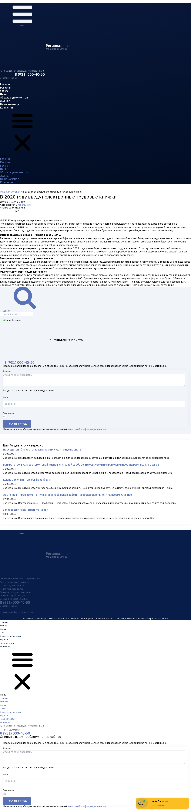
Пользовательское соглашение (15, 592)
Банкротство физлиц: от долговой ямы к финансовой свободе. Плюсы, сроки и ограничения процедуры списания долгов (81, 464)
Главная (5, 84)
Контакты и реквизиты (11, 589)
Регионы (5, 87)
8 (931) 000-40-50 (30, 74)
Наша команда (9, 104)
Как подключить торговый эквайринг (27, 479)
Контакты (6, 107)
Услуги (4, 91)
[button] (8, 78)
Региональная (58, 45)
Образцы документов (14, 97)
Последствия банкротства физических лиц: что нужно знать (42, 449)
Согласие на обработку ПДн (14, 599)
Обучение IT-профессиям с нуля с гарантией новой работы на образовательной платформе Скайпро (67, 494)
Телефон (8, 413)
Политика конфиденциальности (14, 582)
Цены (3, 94)
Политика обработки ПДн (12, 595)
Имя (5, 397)
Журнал (5, 101)
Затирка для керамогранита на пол (25, 509)
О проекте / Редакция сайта (14, 585)
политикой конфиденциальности (87, 429)
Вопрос (7, 371)
